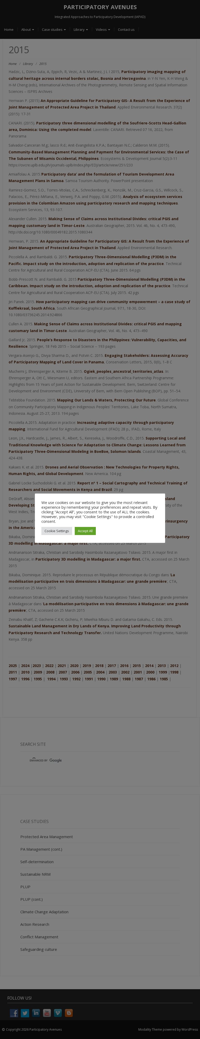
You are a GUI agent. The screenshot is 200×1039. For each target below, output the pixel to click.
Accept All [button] (85, 530)
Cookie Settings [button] (57, 530)
